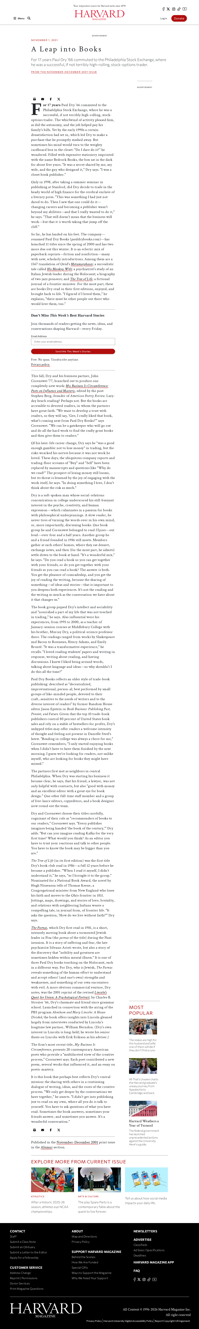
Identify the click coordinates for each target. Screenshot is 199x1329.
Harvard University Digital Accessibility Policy (128, 1320)
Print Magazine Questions (27, 1288)
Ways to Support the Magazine (91, 1272)
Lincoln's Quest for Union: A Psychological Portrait (69, 995)
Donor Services (20, 1283)
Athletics (38, 1196)
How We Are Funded (85, 1262)
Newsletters (145, 1231)
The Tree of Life (81, 279)
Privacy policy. (40, 365)
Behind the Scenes (83, 1257)
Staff (13, 1236)
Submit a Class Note (23, 1241)
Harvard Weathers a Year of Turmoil (144, 1123)
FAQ (137, 1270)
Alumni (47, 1147)
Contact (17, 1231)
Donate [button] (179, 18)
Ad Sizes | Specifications (149, 1250)
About (77, 1231)
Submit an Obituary (22, 1247)
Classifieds (140, 1245)
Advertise (143, 1239)
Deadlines (140, 1255)
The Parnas (39, 927)
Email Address (39, 336)
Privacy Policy (81, 1241)
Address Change (20, 1272)
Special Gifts (80, 1267)
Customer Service (26, 1267)
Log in (163, 18)
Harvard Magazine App (154, 1262)
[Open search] (29, 18)
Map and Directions (84, 1236)
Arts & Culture (88, 1196)
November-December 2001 (67, 71)
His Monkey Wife (59, 269)
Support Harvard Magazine (96, 1252)
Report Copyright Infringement (172, 1320)
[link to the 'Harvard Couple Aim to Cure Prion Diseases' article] (144, 1028)
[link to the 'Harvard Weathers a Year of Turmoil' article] (144, 1110)
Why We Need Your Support (90, 1278)
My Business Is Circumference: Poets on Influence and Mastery (69, 388)
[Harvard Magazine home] (99, 15)
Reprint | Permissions (23, 1278)
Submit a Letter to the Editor (28, 1252)
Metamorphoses (82, 264)
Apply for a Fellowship (24, 1257)
